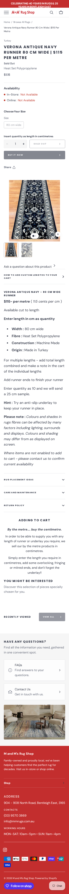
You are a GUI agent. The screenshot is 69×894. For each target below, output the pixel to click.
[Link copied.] (32, 177)
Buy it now (15, 154)
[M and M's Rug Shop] (23, 12)
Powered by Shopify (46, 878)
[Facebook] (17, 177)
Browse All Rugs (21, 22)
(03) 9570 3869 (15, 815)
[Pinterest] (24, 177)
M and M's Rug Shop (23, 878)
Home (7, 22)
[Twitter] (10, 177)
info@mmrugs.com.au (19, 821)
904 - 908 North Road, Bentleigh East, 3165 (34, 803)
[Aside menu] (8, 12)
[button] (51, 12)
